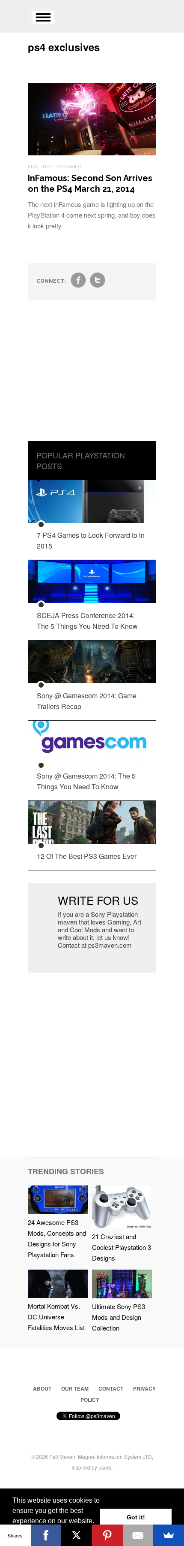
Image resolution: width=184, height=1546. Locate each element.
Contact (110, 1388)
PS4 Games (67, 166)
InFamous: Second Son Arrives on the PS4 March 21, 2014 (90, 183)
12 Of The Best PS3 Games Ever (87, 856)
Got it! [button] (136, 1517)
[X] (76, 1535)
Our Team (75, 1388)
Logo (12, 17)
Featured (40, 166)
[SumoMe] (168, 1535)
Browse (43, 17)
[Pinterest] (107, 1535)
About (42, 1388)
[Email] (138, 1535)
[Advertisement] (92, 376)
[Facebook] (46, 1535)
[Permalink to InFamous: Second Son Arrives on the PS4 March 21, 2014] (92, 152)
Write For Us (98, 900)
